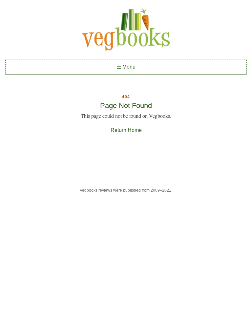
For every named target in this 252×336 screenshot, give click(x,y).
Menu (126, 67)
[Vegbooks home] (126, 30)
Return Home (126, 130)
